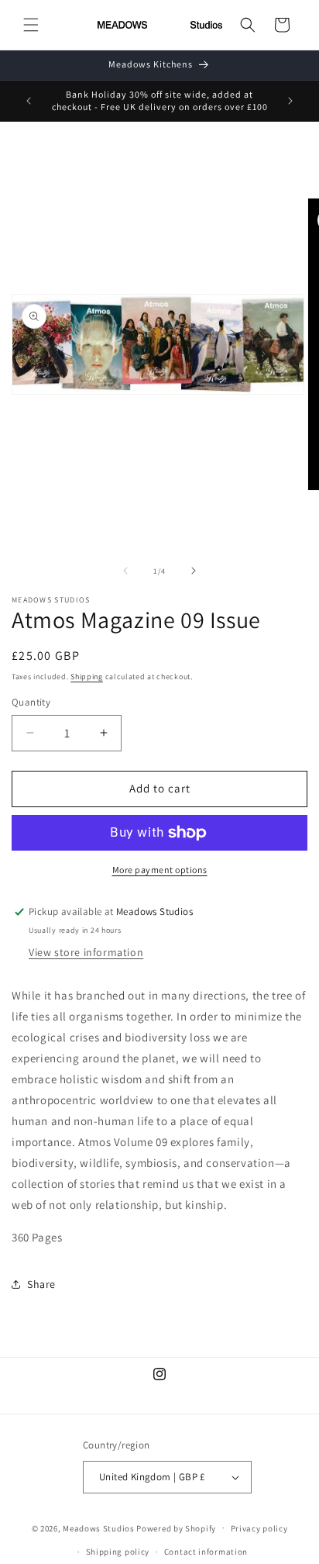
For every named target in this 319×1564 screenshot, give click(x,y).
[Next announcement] (290, 101)
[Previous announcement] (29, 101)
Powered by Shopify (176, 1527)
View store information (86, 952)
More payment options (160, 869)
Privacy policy (259, 1528)
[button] (31, 25)
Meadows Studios (99, 1527)
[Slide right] (194, 571)
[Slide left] (125, 571)
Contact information (206, 1551)
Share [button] (41, 1284)
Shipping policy (118, 1551)
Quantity (31, 702)
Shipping (86, 677)
